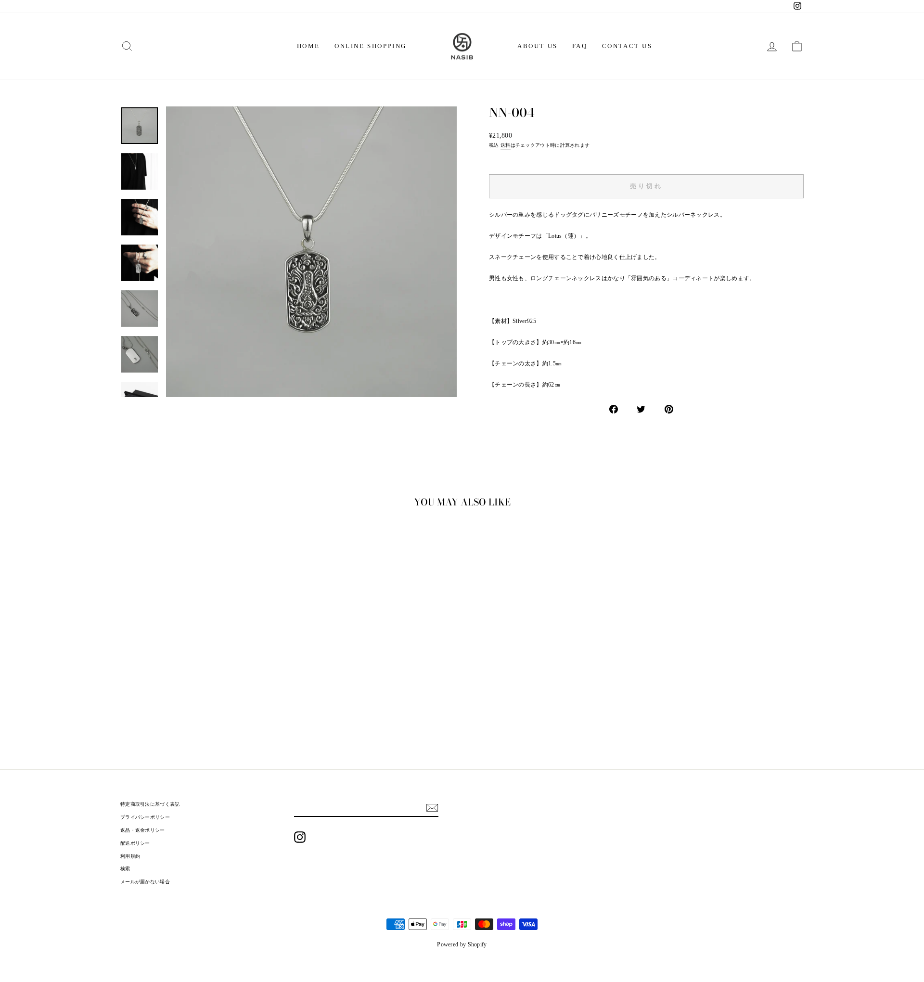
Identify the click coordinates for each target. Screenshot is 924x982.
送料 (505, 145)
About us (537, 46)
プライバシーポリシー (145, 817)
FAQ (580, 46)
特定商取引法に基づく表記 (150, 804)
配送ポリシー (135, 843)
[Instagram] (300, 837)
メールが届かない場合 (145, 881)
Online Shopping (370, 46)
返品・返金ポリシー (142, 830)
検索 (125, 868)
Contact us (627, 46)
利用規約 (130, 856)
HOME (308, 46)
